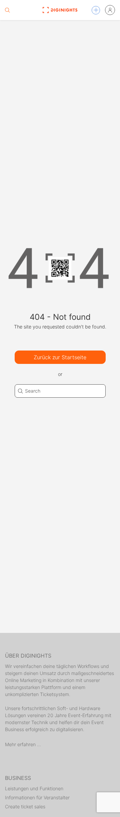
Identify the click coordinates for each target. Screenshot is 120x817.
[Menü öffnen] (96, 10)
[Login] (110, 10)
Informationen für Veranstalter (37, 797)
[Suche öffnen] (7, 10)
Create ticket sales (25, 806)
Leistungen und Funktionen (34, 788)
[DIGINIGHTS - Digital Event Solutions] (60, 10)
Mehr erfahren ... (23, 744)
